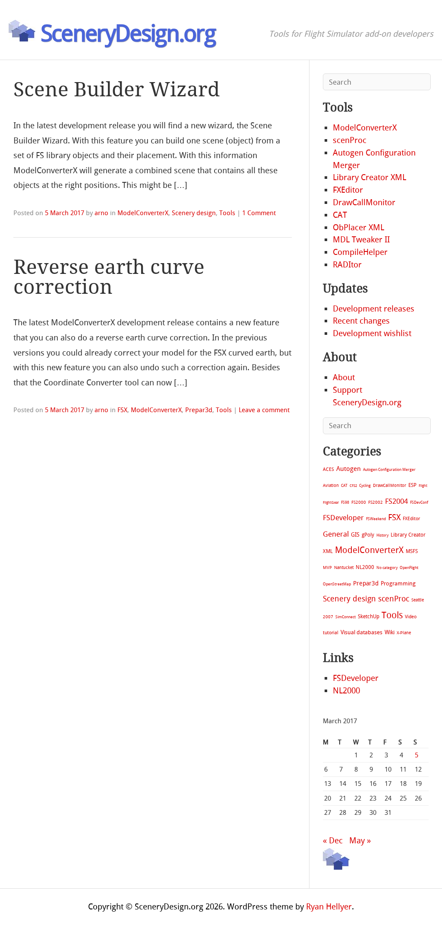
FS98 (345, 502)
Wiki (390, 632)
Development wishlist (372, 333)
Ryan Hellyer (329, 907)
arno (101, 213)
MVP (327, 567)
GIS (355, 534)
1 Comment (259, 213)
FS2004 (396, 501)
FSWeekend (376, 519)
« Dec (333, 841)
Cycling (365, 485)
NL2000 (365, 567)
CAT (340, 215)
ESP (412, 485)
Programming (398, 583)
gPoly (368, 535)
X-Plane (404, 633)
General (336, 534)
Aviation (331, 485)
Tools (227, 213)
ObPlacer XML (358, 227)
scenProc (349, 140)
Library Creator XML (369, 177)
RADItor (347, 265)
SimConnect (345, 617)
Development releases (373, 309)
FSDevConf (419, 502)
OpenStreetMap (337, 584)
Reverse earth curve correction (109, 277)
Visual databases (361, 632)
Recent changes (361, 321)
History (382, 535)
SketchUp (368, 616)
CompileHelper (360, 252)
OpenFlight (409, 568)
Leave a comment (264, 410)
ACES (328, 469)
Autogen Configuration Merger (389, 469)
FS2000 (358, 502)
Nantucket (344, 567)
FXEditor (348, 190)
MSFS (412, 551)
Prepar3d (198, 410)
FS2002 (375, 502)
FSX (122, 410)
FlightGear (331, 503)
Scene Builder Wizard (116, 90)
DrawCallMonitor (364, 202)
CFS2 (353, 486)
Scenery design (194, 213)
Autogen (348, 469)
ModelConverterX (142, 213)
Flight (423, 486)
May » (360, 841)
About (344, 377)
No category (387, 568)
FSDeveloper (343, 517)
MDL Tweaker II (361, 240)
